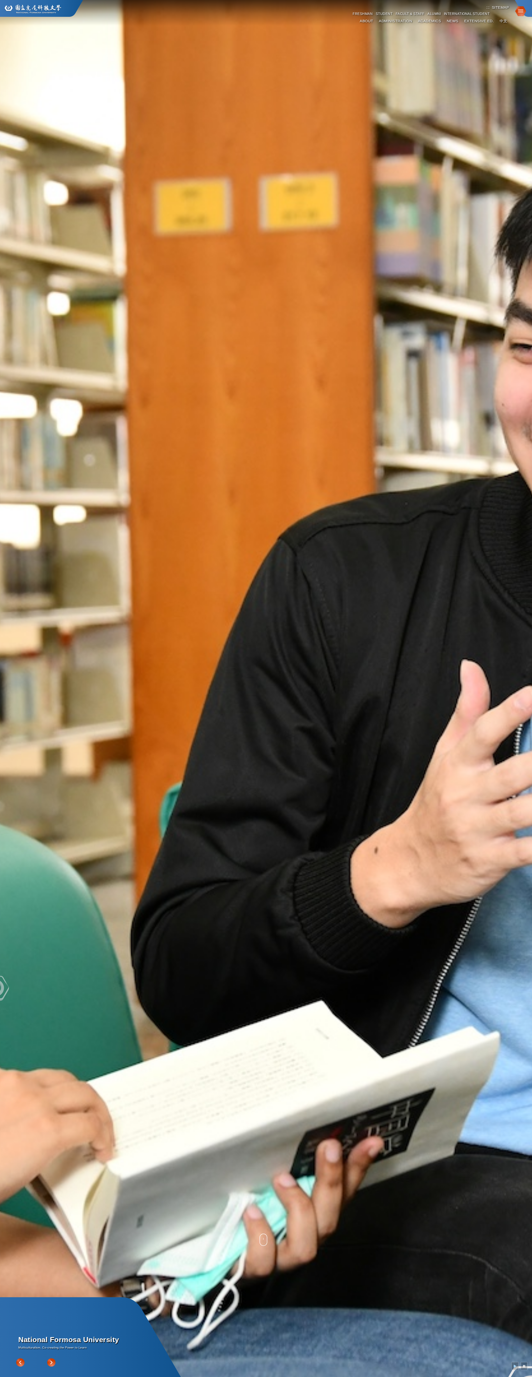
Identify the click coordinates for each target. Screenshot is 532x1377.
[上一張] (20, 1362)
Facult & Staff (410, 14)
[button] (519, 10)
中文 (503, 21)
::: (488, 7)
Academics (429, 21)
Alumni (434, 14)
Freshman (363, 14)
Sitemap (500, 7)
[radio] (515, 1366)
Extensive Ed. (479, 21)
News (452, 21)
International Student (467, 14)
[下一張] (51, 1362)
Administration (395, 21)
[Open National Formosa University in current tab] (32, 9)
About (366, 21)
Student (384, 14)
